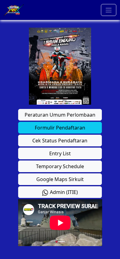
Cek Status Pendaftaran (59, 140)
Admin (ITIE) (63, 192)
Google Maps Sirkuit (60, 179)
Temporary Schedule (60, 166)
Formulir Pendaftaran (60, 127)
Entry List (60, 153)
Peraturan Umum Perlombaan (60, 114)
